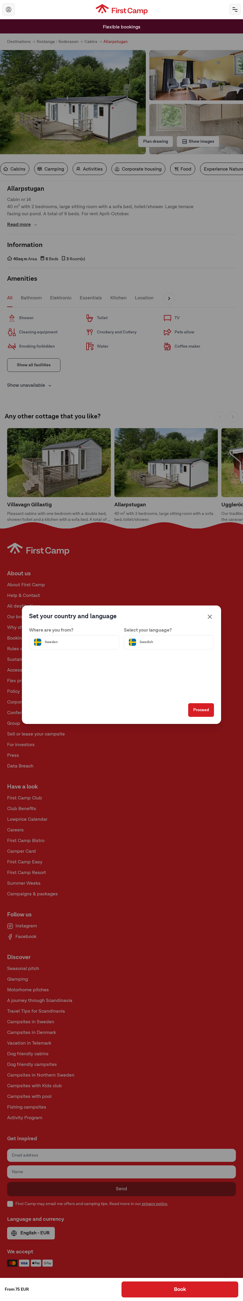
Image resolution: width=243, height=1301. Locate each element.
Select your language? (148, 630)
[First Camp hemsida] (122, 9)
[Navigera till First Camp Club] (8, 9)
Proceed (201, 710)
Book (180, 1289)
